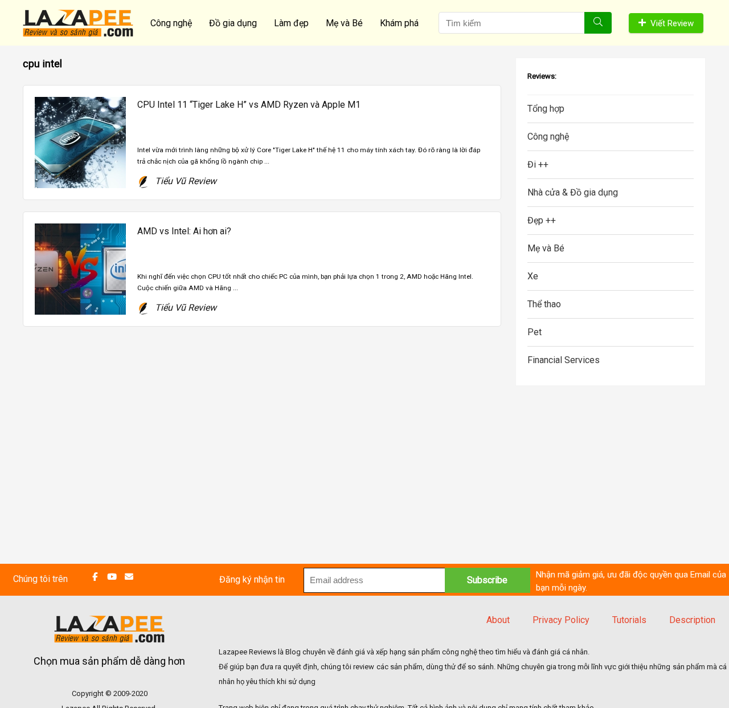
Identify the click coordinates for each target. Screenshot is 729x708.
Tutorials (629, 620)
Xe (532, 276)
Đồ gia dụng (233, 23)
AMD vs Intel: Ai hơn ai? (184, 231)
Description (692, 620)
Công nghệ (171, 23)
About (498, 620)
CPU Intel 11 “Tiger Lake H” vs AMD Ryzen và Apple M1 (249, 104)
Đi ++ (537, 164)
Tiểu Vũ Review (184, 181)
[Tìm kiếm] (598, 23)
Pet (534, 332)
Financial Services (563, 360)
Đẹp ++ (541, 220)
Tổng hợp (545, 108)
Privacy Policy (561, 620)
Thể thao (544, 304)
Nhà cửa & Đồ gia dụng (572, 192)
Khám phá (399, 23)
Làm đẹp (291, 23)
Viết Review (672, 23)
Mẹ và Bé (344, 23)
